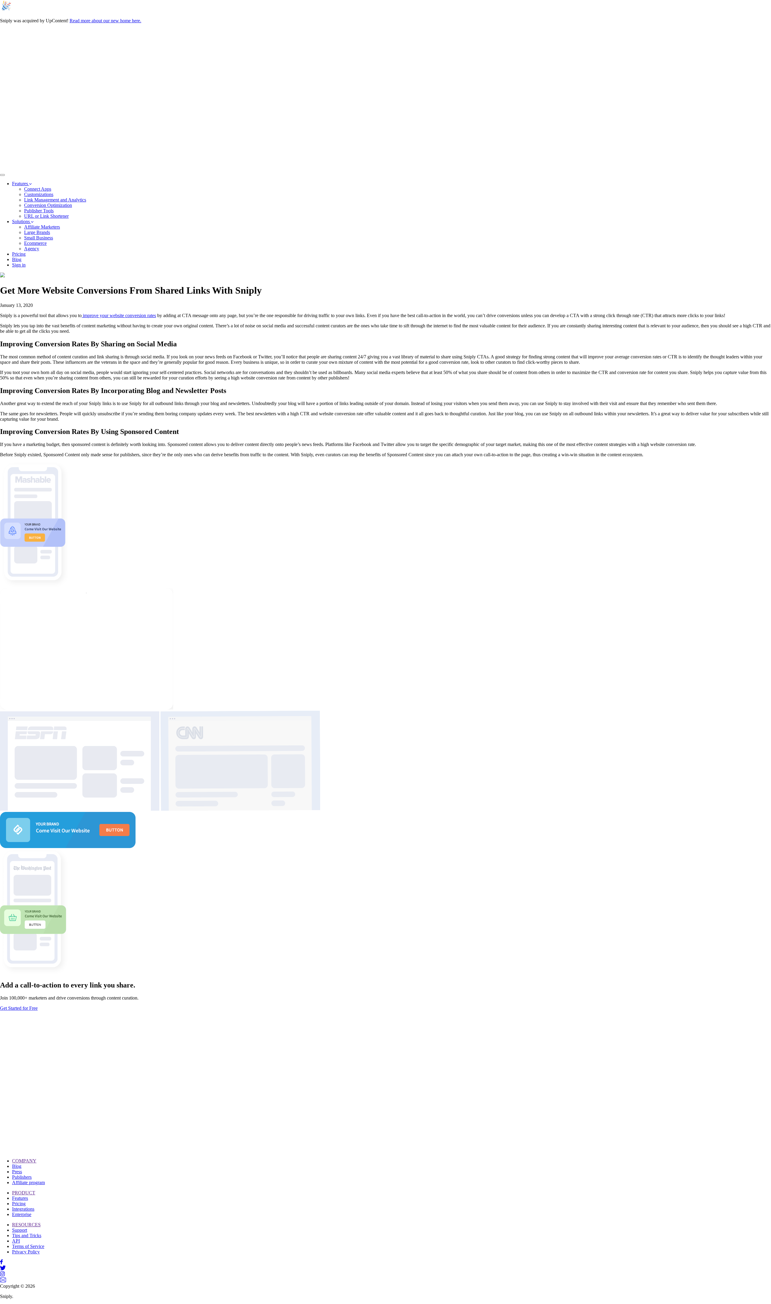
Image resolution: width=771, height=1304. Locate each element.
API (16, 1240)
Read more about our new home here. (105, 20)
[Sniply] (211, 167)
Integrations (23, 1209)
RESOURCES (26, 1224)
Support (19, 1230)
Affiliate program (28, 1182)
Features (20, 1198)
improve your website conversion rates (119, 315)
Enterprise (21, 1214)
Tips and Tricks (26, 1235)
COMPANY (24, 1160)
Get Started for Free (19, 1008)
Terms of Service (28, 1246)
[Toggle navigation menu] (2, 175)
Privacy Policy (26, 1251)
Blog (16, 1166)
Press (17, 1171)
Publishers (22, 1177)
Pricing (19, 1203)
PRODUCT (23, 1192)
